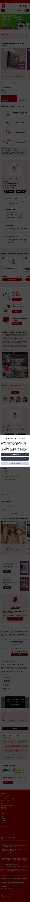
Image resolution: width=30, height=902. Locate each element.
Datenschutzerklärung (18, 450)
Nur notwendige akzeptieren (15, 459)
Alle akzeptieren (15, 454)
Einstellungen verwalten (15, 463)
